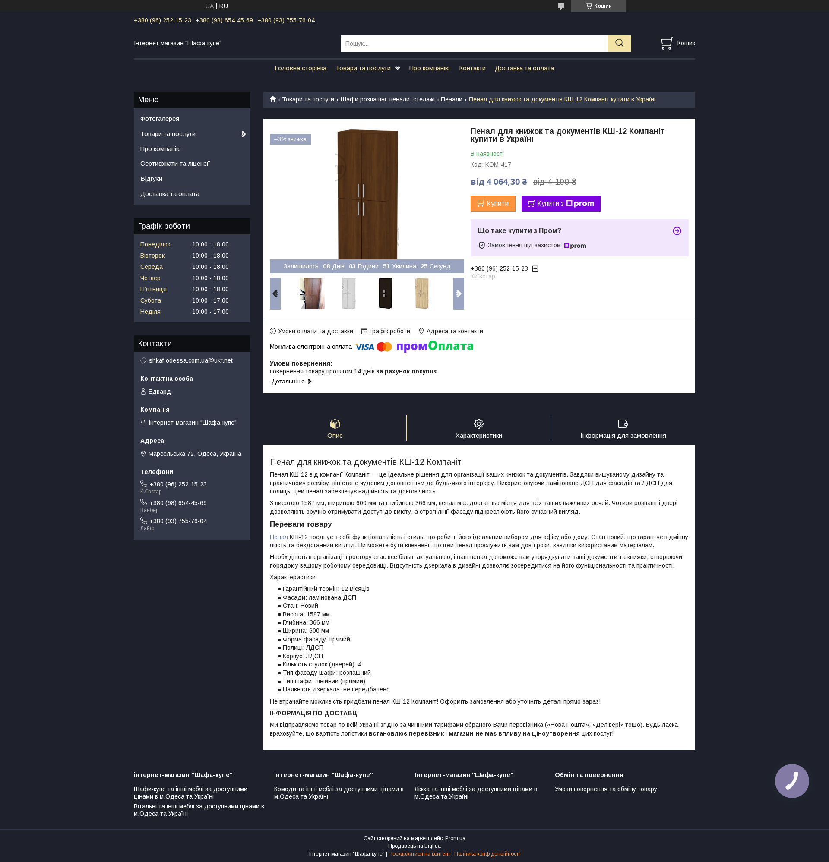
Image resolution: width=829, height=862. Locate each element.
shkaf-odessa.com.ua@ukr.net (191, 360)
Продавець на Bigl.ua (414, 846)
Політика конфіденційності (487, 854)
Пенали (451, 99)
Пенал (279, 537)
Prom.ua (455, 838)
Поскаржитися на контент (419, 854)
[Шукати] (619, 43)
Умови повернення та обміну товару (606, 789)
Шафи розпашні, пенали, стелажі (388, 99)
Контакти (472, 68)
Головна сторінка (300, 68)
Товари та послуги (363, 68)
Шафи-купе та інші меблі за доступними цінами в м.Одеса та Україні (190, 793)
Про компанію (429, 68)
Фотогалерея (159, 118)
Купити (498, 203)
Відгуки (151, 178)
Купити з (550, 203)
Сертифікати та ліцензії (175, 163)
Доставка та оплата (524, 68)
